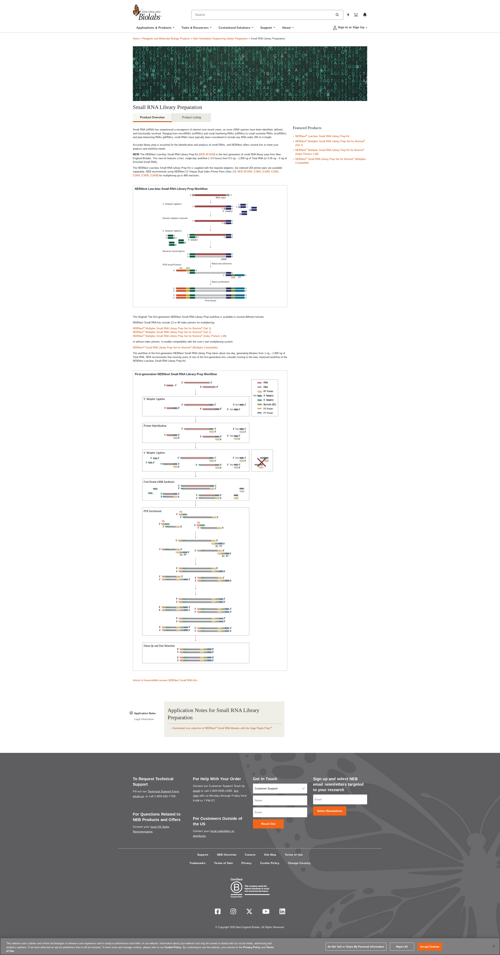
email (196, 790)
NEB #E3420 (207, 154)
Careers (250, 854)
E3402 (257, 171)
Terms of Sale (223, 863)
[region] (250, 946)
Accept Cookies (429, 946)
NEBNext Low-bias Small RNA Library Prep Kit (322, 136)
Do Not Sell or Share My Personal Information (356, 946)
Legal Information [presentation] (144, 719)
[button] (337, 14)
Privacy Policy (252, 947)
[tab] (146, 713)
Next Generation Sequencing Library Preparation (220, 38)
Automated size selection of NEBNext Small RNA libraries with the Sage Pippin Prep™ (222, 728)
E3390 (266, 171)
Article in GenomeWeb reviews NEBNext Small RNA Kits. (165, 680)
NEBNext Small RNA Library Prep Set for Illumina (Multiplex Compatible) (175, 347)
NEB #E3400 (245, 171)
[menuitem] (155, 29)
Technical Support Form (163, 791)
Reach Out (268, 823)
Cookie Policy (269, 863)
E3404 (136, 175)
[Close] (493, 946)
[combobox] (262, 15)
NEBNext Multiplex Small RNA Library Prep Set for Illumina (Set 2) (172, 332)
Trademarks (197, 863)
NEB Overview (227, 854)
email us (138, 796)
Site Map (270, 854)
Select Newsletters (329, 811)
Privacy (246, 863)
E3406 (145, 175)
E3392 (275, 171)
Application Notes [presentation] (145, 713)
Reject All (402, 946)
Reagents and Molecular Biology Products (166, 38)
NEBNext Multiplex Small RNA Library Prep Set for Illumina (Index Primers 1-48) (179, 336)
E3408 (154, 175)
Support (202, 854)
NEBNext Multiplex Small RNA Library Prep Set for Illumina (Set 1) (172, 328)
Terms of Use (294, 854)
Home (136, 38)
